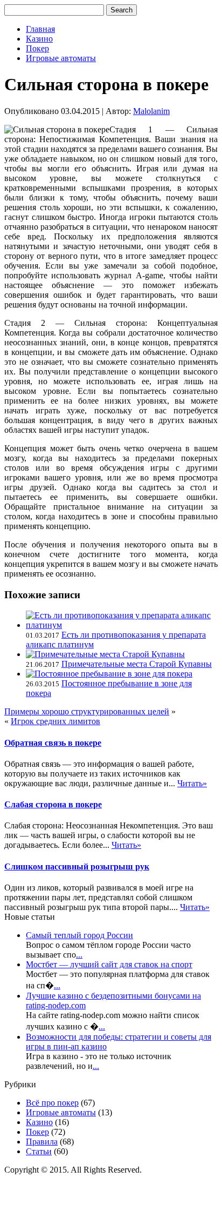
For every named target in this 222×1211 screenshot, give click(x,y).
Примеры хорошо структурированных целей (86, 711)
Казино (39, 38)
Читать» (192, 783)
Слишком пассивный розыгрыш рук (76, 866)
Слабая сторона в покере (53, 804)
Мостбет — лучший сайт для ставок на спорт (109, 964)
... (79, 954)
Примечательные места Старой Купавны (136, 663)
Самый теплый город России (79, 935)
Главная (40, 29)
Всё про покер (52, 1102)
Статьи (39, 1151)
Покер (37, 48)
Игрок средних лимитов (55, 721)
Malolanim (151, 111)
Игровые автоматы (61, 58)
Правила (42, 1141)
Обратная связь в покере (52, 742)
